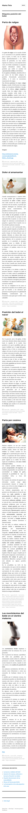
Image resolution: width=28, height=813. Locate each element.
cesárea (4, 163)
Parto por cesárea (11, 420)
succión (4, 306)
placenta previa (18, 602)
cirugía (10, 599)
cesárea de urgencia (15, 598)
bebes (3, 757)
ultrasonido (17, 164)
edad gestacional (9, 757)
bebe (13, 303)
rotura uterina (18, 604)
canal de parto (5, 411)
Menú (23, 5)
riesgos (12, 604)
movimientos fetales (13, 758)
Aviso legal (7, 801)
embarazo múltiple (9, 601)
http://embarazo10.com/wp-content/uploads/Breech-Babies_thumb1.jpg (10, 156)
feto (14, 411)
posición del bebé (10, 164)
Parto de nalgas (10, 22)
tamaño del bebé (14, 605)
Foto (3, 752)
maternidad (5, 303)
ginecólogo (22, 411)
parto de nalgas (17, 163)
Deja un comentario (11, 306)
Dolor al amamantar (12, 172)
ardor (10, 303)
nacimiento (21, 595)
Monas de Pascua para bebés (12, 782)
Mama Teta (7, 5)
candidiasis (17, 303)
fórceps (17, 411)
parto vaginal (5, 412)
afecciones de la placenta (12, 596)
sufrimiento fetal (6, 605)
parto (20, 161)
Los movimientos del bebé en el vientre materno (13, 616)
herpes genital (10, 602)
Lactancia (21, 301)
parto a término (9, 163)
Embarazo (19, 755)
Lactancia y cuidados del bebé (12, 772)
